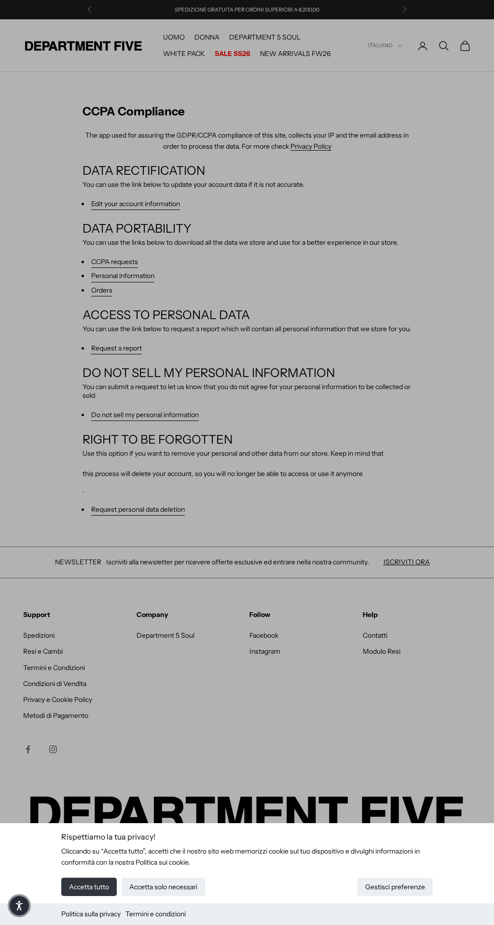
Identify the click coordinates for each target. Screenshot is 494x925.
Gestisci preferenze (395, 887)
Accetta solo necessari (163, 887)
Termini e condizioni (155, 914)
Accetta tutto (89, 887)
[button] (19, 905)
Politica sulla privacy (91, 914)
